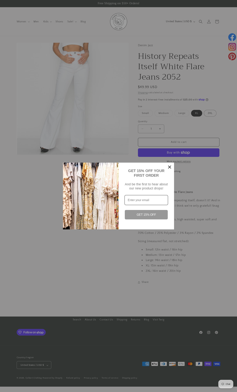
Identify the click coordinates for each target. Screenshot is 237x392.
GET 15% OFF (146, 214)
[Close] (169, 167)
